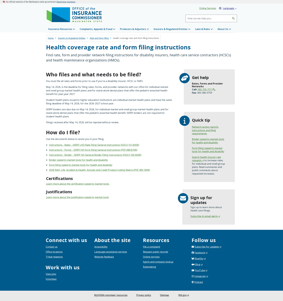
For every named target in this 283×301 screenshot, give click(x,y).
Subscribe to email (204, 216)
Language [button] (230, 8)
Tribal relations (54, 256)
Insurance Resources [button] (60, 29)
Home (51, 38)
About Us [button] (223, 29)
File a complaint (151, 246)
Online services (151, 256)
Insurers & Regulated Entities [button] (171, 29)
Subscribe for (207, 246)
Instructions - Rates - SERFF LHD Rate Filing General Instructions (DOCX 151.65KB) (94, 145)
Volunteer (51, 279)
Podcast (198, 282)
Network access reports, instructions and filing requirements (205, 130)
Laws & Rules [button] (202, 29)
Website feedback (104, 256)
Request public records (155, 251)
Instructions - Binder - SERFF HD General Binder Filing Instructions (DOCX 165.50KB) (95, 155)
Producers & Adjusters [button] (133, 29)
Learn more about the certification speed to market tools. (77, 183)
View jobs (51, 274)
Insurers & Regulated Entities (71, 38)
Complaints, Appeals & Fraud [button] (96, 29)
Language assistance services (110, 251)
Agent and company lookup (158, 261)
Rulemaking (149, 266)
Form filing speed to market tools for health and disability (80, 165)
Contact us (51, 246)
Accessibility (100, 246)
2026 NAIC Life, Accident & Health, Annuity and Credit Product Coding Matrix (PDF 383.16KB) (99, 170)
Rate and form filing (99, 38)
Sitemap (164, 295)
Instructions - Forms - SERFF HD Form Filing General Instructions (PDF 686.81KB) (93, 150)
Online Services (207, 8)
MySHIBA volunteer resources (110, 295)
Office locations (54, 251)
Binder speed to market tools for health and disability (78, 160)
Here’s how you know (65, 2)
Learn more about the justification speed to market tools (77, 197)
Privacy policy (143, 295)
